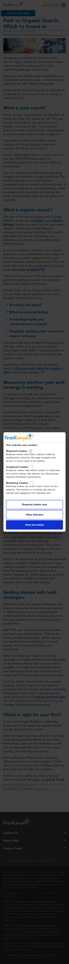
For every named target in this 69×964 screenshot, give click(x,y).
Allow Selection (34, 514)
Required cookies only (34, 504)
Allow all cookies (34, 525)
